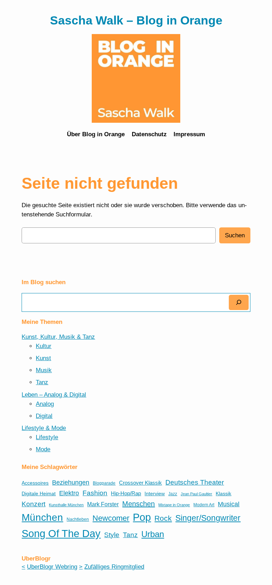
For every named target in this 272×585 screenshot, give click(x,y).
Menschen (138, 504)
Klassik (223, 493)
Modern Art (203, 504)
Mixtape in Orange (174, 505)
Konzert (33, 504)
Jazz (172, 493)
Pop (142, 517)
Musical (228, 504)
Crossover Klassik (140, 483)
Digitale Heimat (39, 493)
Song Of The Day (61, 533)
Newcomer (110, 518)
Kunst (43, 358)
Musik (44, 370)
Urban (152, 534)
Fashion (95, 493)
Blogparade (104, 483)
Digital (44, 416)
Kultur (43, 346)
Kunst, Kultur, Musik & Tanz (58, 336)
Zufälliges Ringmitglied (114, 566)
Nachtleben (78, 519)
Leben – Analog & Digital (54, 394)
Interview (154, 493)
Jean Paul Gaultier (196, 494)
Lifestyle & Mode (44, 428)
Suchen (235, 235)
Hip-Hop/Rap (126, 493)
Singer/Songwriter (207, 518)
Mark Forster (103, 504)
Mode (43, 449)
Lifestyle (47, 437)
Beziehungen (70, 482)
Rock (163, 518)
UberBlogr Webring (52, 566)
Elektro (69, 493)
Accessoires (35, 483)
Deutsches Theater (194, 482)
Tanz (42, 382)
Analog (45, 404)
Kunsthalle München (66, 505)
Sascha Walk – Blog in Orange (136, 20)
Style (111, 535)
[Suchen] (239, 302)
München (42, 517)
